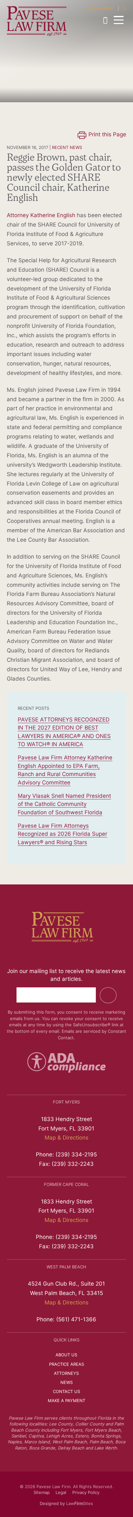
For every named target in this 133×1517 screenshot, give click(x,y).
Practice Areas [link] (66, 1365)
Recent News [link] (67, 148)
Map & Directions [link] (66, 1138)
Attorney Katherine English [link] (41, 215)
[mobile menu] (118, 20)
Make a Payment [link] (101, 8)
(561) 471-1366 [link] (76, 1320)
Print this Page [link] (107, 135)
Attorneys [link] (66, 1374)
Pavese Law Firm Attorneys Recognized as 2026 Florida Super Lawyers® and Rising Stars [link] (62, 834)
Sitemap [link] (42, 1493)
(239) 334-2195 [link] (106, 20)
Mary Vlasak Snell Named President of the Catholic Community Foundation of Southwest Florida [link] (64, 805)
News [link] (66, 1383)
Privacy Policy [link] (85, 1493)
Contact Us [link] (66, 1392)
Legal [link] (61, 1493)
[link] (36, 21)
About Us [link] (66, 1355)
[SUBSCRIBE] (108, 995)
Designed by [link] (52, 1504)
